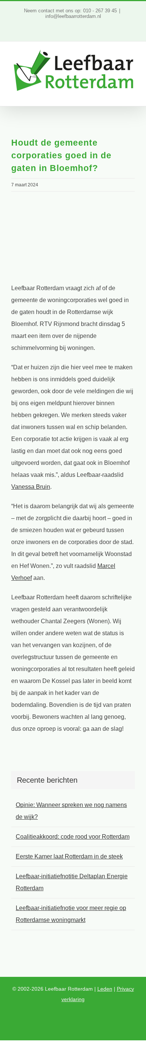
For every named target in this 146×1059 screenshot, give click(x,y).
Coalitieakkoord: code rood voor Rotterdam (73, 836)
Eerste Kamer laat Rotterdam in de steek (69, 856)
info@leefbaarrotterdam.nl (73, 16)
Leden (104, 989)
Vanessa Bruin (30, 487)
